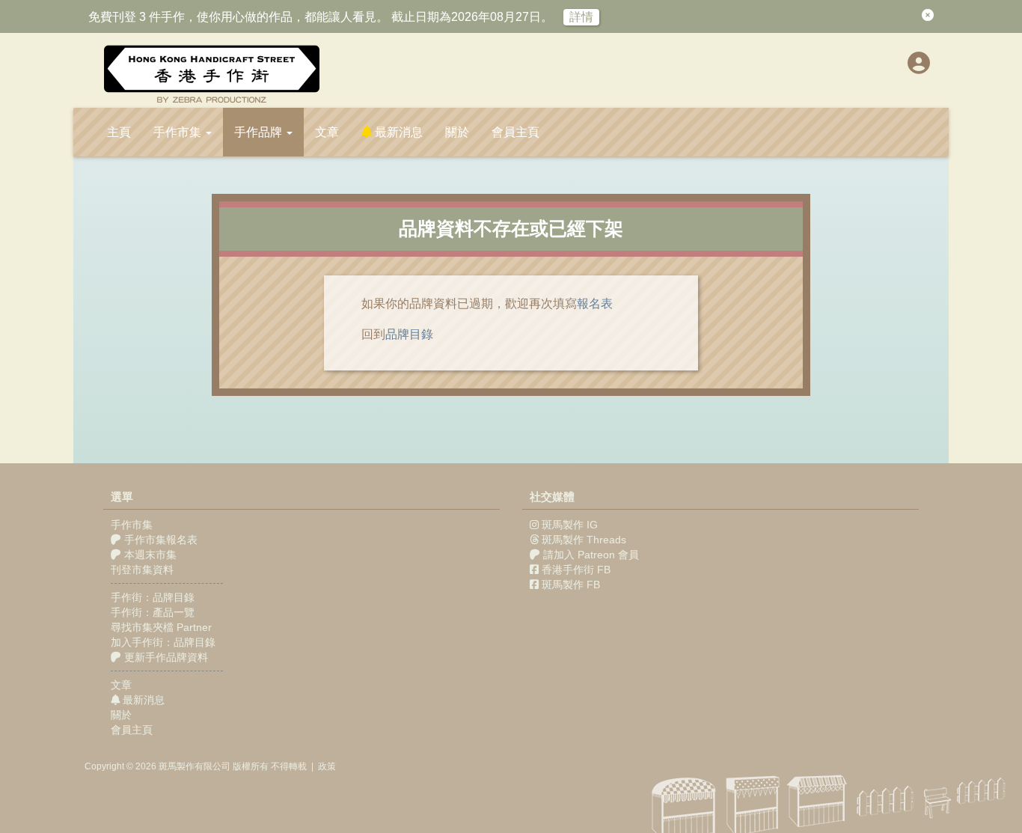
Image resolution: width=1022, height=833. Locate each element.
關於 (457, 132)
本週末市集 (149, 555)
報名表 (595, 303)
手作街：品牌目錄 (153, 597)
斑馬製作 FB (571, 585)
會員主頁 (515, 132)
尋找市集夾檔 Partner (161, 627)
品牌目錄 (409, 334)
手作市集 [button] (178, 132)
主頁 (119, 132)
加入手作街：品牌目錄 (163, 642)
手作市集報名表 (159, 540)
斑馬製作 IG (570, 525)
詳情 (581, 16)
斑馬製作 (177, 766)
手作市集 (132, 525)
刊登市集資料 (142, 570)
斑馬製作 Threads (584, 540)
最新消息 (397, 132)
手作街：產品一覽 (153, 612)
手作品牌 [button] (259, 132)
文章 (327, 132)
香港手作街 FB (576, 570)
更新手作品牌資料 (164, 657)
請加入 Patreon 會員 (591, 555)
